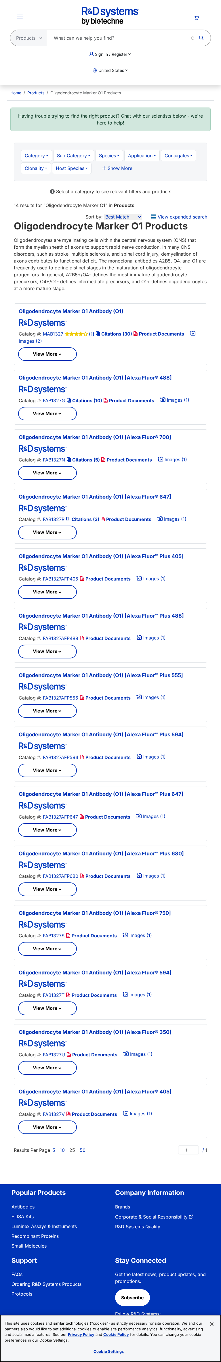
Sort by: (94, 217)
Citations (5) (86, 460)
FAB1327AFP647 (60, 817)
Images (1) (177, 400)
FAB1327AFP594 (60, 757)
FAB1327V (54, 1114)
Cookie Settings (109, 1351)
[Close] (211, 1324)
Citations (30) (116, 334)
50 (82, 1150)
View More (45, 354)
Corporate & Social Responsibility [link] (151, 1217)
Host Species (70, 168)
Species (107, 155)
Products (35, 92)
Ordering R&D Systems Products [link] (46, 1284)
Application (140, 155)
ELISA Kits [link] (23, 1216)
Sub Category (72, 155)
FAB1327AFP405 (60, 579)
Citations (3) (85, 519)
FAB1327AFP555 (60, 698)
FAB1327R (53, 519)
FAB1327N (54, 460)
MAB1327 (53, 334)
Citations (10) (87, 400)
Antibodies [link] (23, 1207)
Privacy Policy (81, 1334)
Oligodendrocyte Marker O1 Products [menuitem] (85, 92)
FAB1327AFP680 (60, 876)
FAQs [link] (17, 1274)
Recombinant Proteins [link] (35, 1236)
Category (35, 155)
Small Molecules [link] (29, 1246)
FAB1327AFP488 (60, 638)
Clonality (34, 168)
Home (15, 92)
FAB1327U (54, 1055)
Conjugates (177, 155)
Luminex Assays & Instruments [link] (44, 1226)
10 (62, 1150)
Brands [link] (122, 1207)
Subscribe (132, 1297)
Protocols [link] (22, 1294)
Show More (119, 168)
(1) (91, 334)
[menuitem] (15, 93)
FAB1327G (54, 400)
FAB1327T (53, 995)
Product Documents (161, 334)
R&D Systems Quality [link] (137, 1226)
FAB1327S (53, 935)
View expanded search (181, 217)
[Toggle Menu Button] (20, 16)
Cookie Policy (116, 1334)
